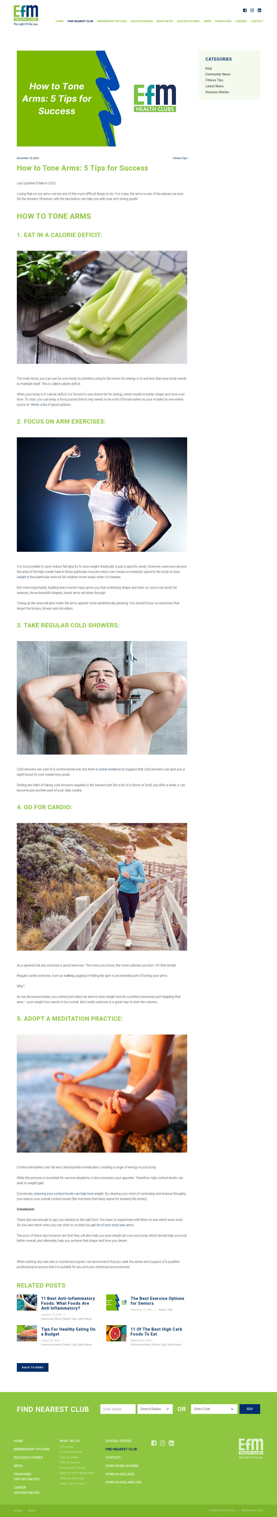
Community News (51, 1318)
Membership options (112, 21)
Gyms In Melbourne (121, 1466)
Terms (31, 1510)
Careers (241, 21)
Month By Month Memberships (77, 1472)
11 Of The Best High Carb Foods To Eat (156, 1332)
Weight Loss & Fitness (72, 1483)
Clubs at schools (69, 1457)
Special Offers (118, 1441)
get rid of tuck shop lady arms (112, 1225)
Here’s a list (39, 405)
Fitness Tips (180, 158)
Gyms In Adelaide (119, 1474)
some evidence (110, 769)
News (207, 21)
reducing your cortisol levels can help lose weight (68, 1194)
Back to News (32, 1367)
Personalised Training (72, 1467)
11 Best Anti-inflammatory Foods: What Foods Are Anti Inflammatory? (68, 1303)
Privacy (18, 1510)
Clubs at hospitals (70, 1462)
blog (208, 68)
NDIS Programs (142, 21)
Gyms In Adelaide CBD (123, 1482)
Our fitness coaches (71, 1451)
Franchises (223, 21)
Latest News (84, 1318)
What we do (165, 21)
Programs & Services (72, 1478)
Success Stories (188, 21)
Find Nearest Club (80, 21)
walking (69, 976)
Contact (257, 21)
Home (59, 21)
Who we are (66, 1446)
